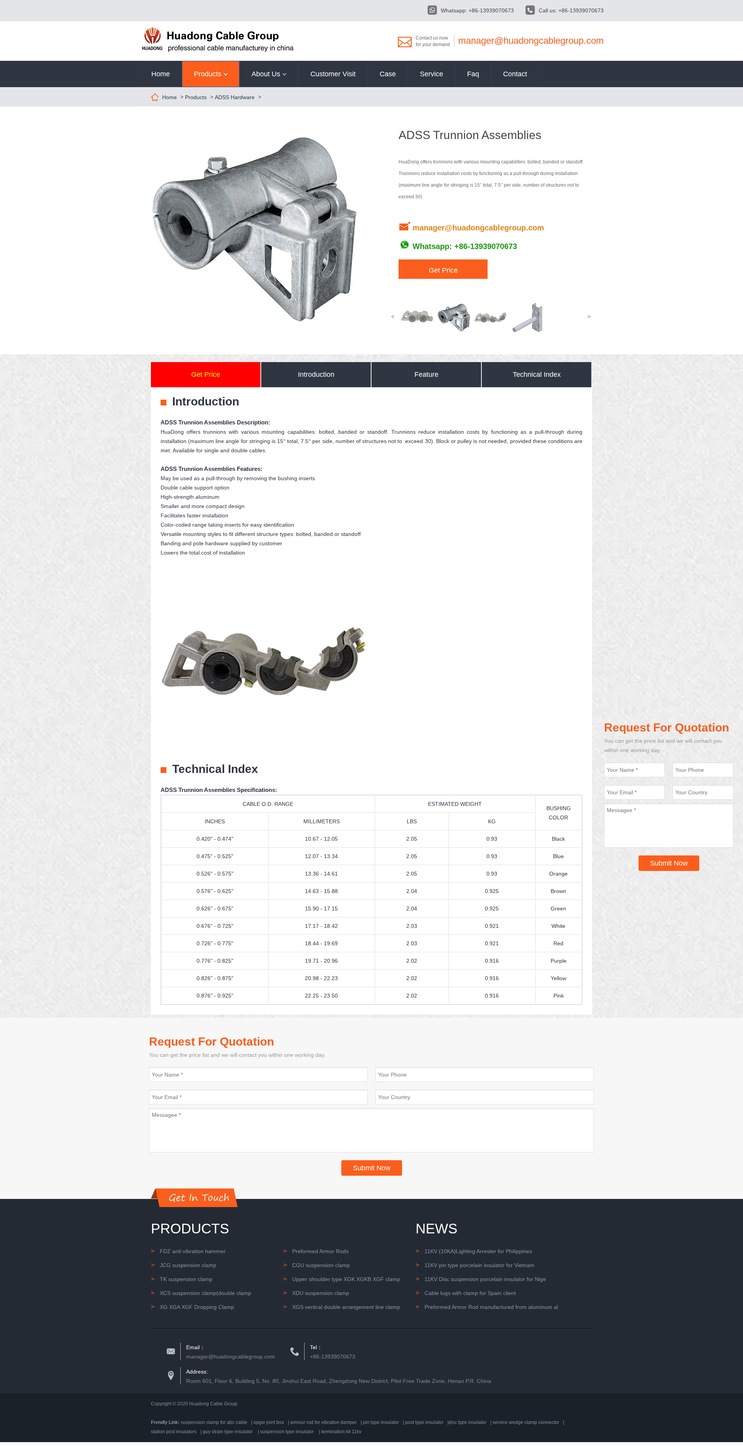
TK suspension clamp (181, 1279)
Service (431, 74)
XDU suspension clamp (316, 1293)
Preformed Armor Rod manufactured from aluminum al (487, 1306)
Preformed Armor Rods (316, 1251)
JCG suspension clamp (183, 1265)
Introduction (316, 374)
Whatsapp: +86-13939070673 (477, 10)
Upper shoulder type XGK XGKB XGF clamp (341, 1279)
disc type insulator (467, 1422)
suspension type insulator (287, 1431)
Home (160, 74)
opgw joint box (268, 1422)
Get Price (443, 270)
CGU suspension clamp (316, 1265)
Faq (473, 74)
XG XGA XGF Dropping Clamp (192, 1306)
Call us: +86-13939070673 (571, 10)
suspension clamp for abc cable (214, 1422)
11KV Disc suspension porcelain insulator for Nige (481, 1279)
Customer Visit (333, 74)
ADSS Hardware (235, 97)
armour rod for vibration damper (323, 1422)
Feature (426, 374)
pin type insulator (381, 1422)
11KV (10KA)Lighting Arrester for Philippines (474, 1251)
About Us (267, 74)
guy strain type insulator (228, 1431)
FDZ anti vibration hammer (188, 1251)
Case (388, 74)
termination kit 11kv (341, 1431)
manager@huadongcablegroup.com (531, 40)
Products (208, 74)
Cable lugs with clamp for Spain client (466, 1293)
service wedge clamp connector (526, 1422)
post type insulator (424, 1422)
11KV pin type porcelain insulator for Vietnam (475, 1265)
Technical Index (537, 374)
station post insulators (174, 1431)
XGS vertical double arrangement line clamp (341, 1306)
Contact (515, 74)
